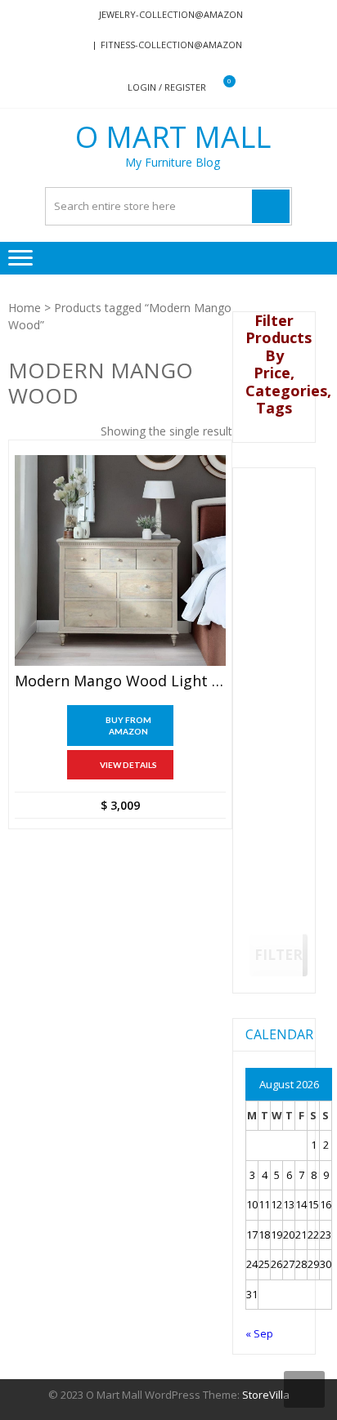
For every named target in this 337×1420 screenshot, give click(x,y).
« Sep (259, 1333)
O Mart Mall (173, 137)
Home (24, 307)
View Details (128, 765)
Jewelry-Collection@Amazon (171, 14)
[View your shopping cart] (218, 88)
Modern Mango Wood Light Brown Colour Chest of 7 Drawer (120, 681)
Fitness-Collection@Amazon (171, 44)
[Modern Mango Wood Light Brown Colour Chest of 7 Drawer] (120, 560)
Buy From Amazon (128, 725)
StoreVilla (266, 1394)
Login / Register (167, 87)
